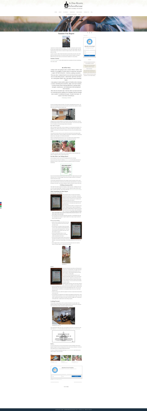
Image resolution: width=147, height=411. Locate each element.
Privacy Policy (88, 409)
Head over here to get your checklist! (76, 189)
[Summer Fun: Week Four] (77, 358)
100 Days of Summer (56, 379)
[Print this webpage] (1, 208)
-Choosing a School (66, 97)
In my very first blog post (54, 60)
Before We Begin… (89, 68)
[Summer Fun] (66, 358)
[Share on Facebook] (1, 203)
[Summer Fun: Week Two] (55, 358)
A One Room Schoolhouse (73, 5)
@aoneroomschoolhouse (70, 350)
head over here (67, 159)
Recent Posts (60, 379)
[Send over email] (1, 206)
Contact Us (81, 409)
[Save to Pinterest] (1, 204)
